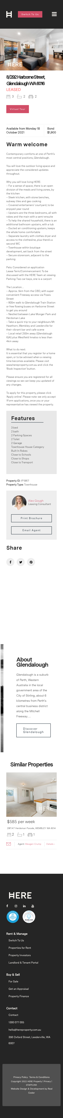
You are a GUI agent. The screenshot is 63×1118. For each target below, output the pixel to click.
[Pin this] (31, 562)
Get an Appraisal (19, 988)
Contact (13, 1014)
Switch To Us (16, 940)
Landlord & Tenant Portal (23, 962)
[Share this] (10, 562)
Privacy (47, 1081)
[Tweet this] (21, 562)
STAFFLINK (31, 1085)
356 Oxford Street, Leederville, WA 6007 (29, 1040)
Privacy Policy (20, 1077)
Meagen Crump (33, 844)
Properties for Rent (20, 947)
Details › (50, 844)
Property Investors (20, 955)
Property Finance (19, 996)
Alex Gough (35, 500)
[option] (31, 49)
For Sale (13, 981)
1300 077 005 (16, 1022)
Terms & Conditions (39, 1077)
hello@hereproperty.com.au (25, 1029)
